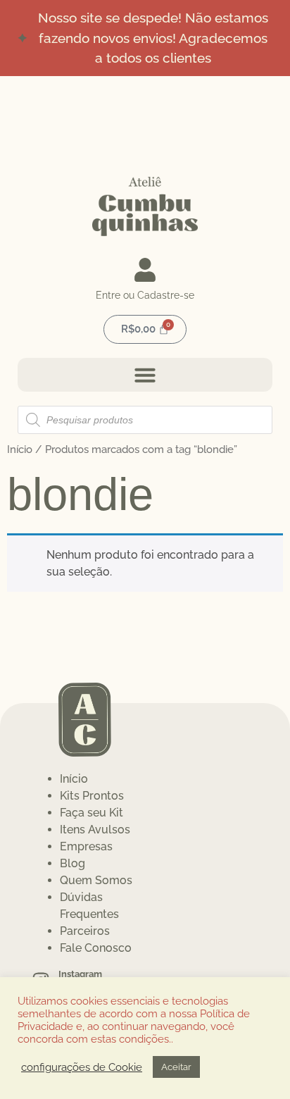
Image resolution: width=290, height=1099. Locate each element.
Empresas (86, 846)
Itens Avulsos (95, 829)
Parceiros (85, 931)
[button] (145, 375)
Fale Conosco (96, 948)
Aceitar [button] (176, 1067)
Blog (72, 863)
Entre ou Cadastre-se (145, 295)
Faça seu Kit (91, 812)
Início (19, 449)
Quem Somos (96, 880)
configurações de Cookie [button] (81, 1067)
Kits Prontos (92, 795)
